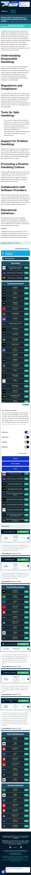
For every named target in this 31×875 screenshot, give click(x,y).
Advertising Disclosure (22, 248)
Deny (15, 468)
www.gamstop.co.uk (15, 852)
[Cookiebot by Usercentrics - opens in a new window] (22, 405)
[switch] (27, 437)
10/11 (23, 538)
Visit (26, 267)
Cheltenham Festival (12, 858)
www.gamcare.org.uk (20, 851)
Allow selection (15, 463)
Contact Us (20, 858)
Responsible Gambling (7, 856)
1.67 (23, 679)
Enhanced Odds (23, 857)
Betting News (6, 857)
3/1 (24, 649)
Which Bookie (16, 243)
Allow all (15, 458)
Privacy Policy (5, 859)
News (6, 25)
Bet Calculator (24, 856)
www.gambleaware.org (10, 851)
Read (23, 531)
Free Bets (17, 861)
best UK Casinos (18, 175)
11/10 (23, 706)
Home (2, 25)
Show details (22, 453)
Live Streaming (17, 856)
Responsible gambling (6, 66)
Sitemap (12, 859)
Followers (10, 253)
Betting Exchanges (14, 857)
